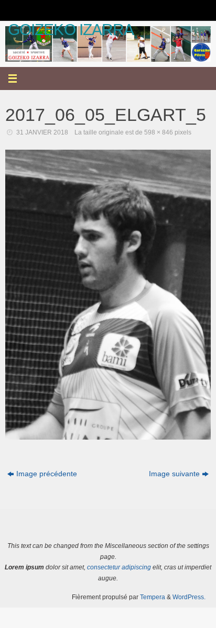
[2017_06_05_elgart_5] (108, 295)
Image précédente (46, 474)
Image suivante (174, 474)
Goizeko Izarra (71, 29)
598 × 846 (158, 132)
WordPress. (189, 597)
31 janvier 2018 (42, 132)
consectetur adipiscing (119, 567)
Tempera (152, 597)
